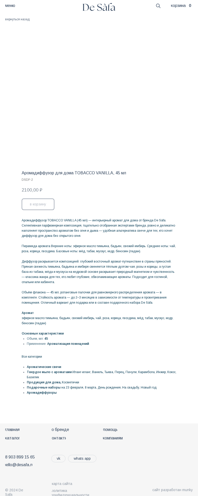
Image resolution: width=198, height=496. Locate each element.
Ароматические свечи (44, 367)
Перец (119, 372)
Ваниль (97, 372)
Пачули (131, 372)
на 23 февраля (72, 387)
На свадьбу (130, 387)
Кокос (171, 372)
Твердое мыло (39, 372)
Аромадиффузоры (42, 392)
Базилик (33, 377)
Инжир (161, 372)
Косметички (70, 382)
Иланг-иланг (81, 372)
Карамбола (146, 372)
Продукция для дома (43, 382)
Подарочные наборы (44, 387)
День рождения (109, 387)
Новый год (148, 387)
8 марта (90, 387)
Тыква (108, 372)
